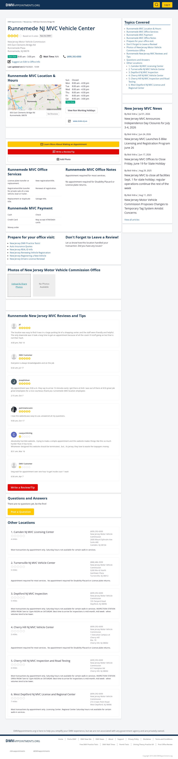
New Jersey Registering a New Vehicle (28, 255)
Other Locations (134, 63)
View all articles (131, 219)
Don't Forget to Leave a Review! (142, 44)
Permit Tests (124, 744)
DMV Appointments (15, 22)
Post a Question (21, 512)
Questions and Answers (138, 59)
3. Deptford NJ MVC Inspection (143, 72)
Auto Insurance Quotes (21, 246)
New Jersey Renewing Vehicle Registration (30, 252)
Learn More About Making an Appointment (65, 144)
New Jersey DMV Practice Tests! (25, 243)
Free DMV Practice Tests (89, 744)
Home (60, 739)
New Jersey (28, 22)
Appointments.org (23, 5)
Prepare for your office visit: (140, 41)
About (110, 739)
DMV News (100, 739)
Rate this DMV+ (45, 36)
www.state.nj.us (80, 121)
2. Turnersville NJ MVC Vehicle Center (147, 69)
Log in (167, 4)
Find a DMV (71, 739)
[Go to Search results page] (156, 5)
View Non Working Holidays (81, 110)
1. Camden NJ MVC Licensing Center (146, 66)
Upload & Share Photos (19, 285)
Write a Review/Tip (65, 151)
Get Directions (53, 114)
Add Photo (65, 159)
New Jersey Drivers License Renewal (27, 258)
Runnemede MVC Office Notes (141, 38)
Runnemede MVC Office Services (142, 31)
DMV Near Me (86, 739)
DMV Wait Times (108, 744)
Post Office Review (165, 744)
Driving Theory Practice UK (143, 744)
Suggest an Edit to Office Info (26, 61)
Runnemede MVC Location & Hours (144, 28)
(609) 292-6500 (74, 56)
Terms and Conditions (163, 739)
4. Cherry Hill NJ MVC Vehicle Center (146, 75)
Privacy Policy (133, 739)
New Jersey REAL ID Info (21, 249)
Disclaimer (147, 739)
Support (121, 739)
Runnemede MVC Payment (140, 34)
